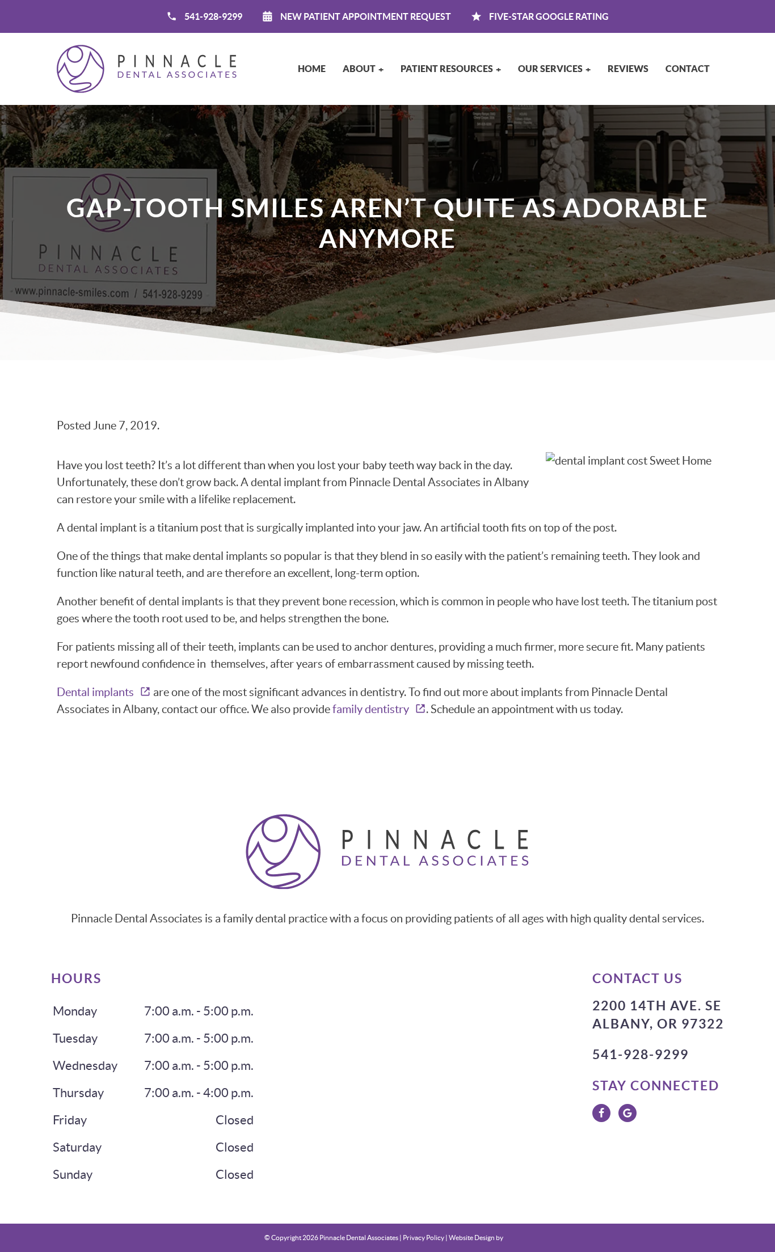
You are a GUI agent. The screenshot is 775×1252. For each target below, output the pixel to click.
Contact (688, 69)
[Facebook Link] (601, 1113)
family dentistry (370, 709)
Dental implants (95, 692)
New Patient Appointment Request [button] (366, 16)
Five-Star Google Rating (548, 16)
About (359, 69)
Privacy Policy (423, 1237)
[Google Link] (627, 1113)
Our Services (550, 69)
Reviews (628, 69)
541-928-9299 (213, 16)
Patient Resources (447, 69)
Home (312, 69)
